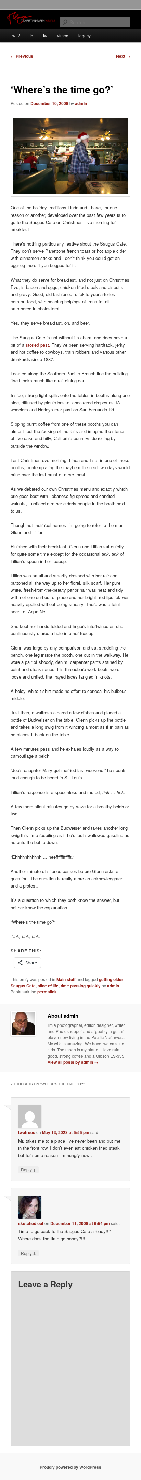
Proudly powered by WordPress (70, 1467)
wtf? (16, 35)
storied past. (38, 344)
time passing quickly (81, 985)
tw (45, 35)
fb (31, 35)
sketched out (30, 1223)
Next (123, 56)
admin (81, 103)
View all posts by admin (73, 1062)
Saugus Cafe (23, 985)
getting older (111, 979)
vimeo (62, 35)
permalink (47, 992)
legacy (84, 35)
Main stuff (66, 979)
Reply (28, 1169)
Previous (22, 56)
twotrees (26, 1132)
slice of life (48, 985)
